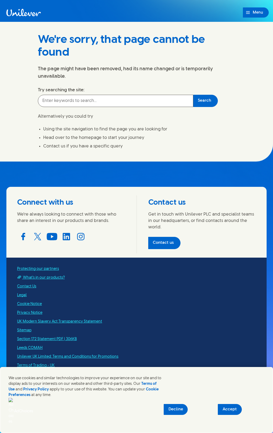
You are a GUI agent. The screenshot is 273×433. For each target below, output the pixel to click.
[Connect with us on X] (37, 236)
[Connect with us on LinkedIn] (66, 236)
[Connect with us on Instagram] (81, 236)
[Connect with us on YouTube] (52, 236)
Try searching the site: (61, 90)
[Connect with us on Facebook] (23, 236)
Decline (175, 409)
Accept (230, 409)
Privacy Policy (36, 389)
